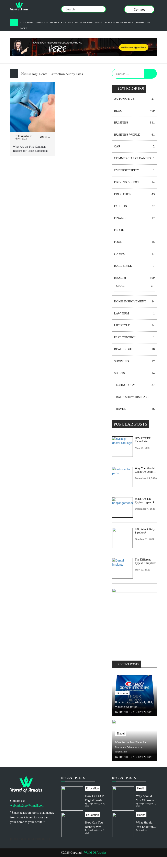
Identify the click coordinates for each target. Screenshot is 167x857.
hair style (134, 265)
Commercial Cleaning (134, 158)
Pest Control (134, 337)
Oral (134, 285)
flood (134, 230)
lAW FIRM (134, 313)
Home (25, 73)
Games (39, 22)
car (134, 146)
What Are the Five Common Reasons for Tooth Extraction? (30, 148)
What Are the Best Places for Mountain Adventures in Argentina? (130, 747)
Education (26, 22)
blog (134, 110)
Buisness (134, 122)
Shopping (121, 22)
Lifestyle (134, 325)
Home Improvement (92, 22)
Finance (134, 218)
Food (131, 22)
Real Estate (134, 349)
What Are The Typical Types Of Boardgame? (145, 500)
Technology (71, 22)
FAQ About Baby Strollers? (145, 531)
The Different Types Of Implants (145, 561)
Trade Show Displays (134, 397)
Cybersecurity (134, 170)
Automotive (143, 22)
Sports (58, 22)
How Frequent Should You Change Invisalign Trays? (145, 439)
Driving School (134, 182)
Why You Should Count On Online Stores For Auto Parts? (145, 470)
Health (48, 22)
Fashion (110, 22)
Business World (134, 134)
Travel (134, 408)
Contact (139, 9)
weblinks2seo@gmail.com (27, 805)
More (23, 28)
